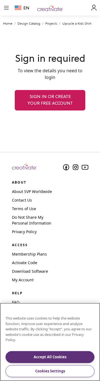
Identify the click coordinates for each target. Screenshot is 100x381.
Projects (51, 23)
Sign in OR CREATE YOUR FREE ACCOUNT (50, 100)
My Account (23, 279)
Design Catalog (29, 23)
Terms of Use (24, 208)
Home (7, 23)
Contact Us (22, 200)
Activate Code (24, 262)
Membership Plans (29, 254)
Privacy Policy (24, 231)
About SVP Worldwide (32, 191)
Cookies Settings (50, 371)
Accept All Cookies (50, 356)
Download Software (30, 271)
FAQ (15, 302)
